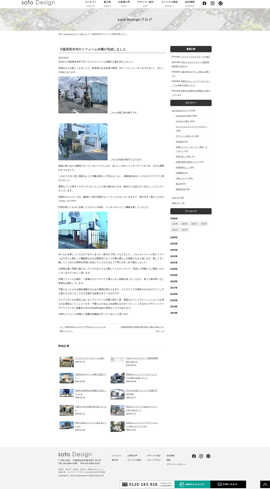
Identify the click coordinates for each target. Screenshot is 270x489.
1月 (173, 224)
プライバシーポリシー (176, 464)
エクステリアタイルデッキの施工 (89, 358)
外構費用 (180, 173)
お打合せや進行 (183, 121)
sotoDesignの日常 (184, 116)
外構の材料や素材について (187, 162)
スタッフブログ (154, 460)
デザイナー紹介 (145, 4)
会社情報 (190, 4)
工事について (182, 178)
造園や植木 (181, 189)
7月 (183, 230)
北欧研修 (180, 141)
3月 (193, 224)
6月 (173, 230)
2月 (183, 224)
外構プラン (177, 203)
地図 (168, 460)
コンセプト (91, 4)
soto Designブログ (180, 110)
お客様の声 (124, 4)
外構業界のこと (183, 167)
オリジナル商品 (169, 4)
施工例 (107, 4)
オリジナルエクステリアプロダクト (191, 127)
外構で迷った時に (184, 156)
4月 (202, 224)
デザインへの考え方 (185, 136)
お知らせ (176, 198)
